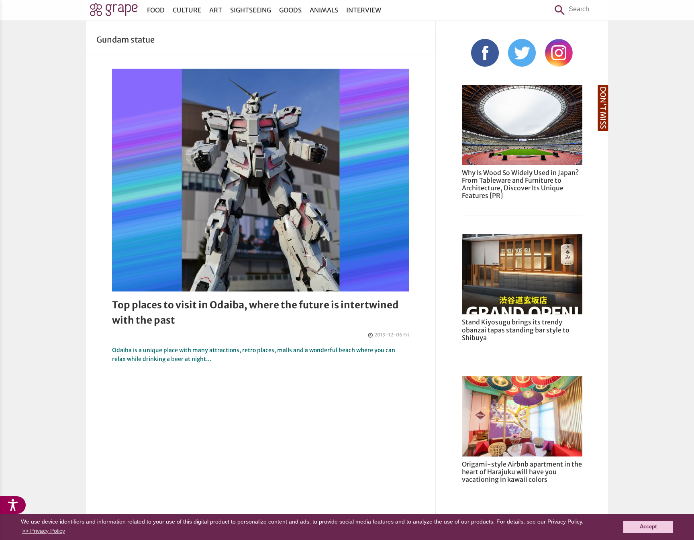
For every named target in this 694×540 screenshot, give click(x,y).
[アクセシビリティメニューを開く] (13, 505)
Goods (290, 10)
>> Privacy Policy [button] (43, 531)
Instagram (559, 53)
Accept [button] (648, 527)
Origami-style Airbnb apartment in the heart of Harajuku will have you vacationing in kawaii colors (522, 471)
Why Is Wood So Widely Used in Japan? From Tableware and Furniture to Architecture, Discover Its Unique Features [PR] (520, 184)
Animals (324, 10)
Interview (363, 10)
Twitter (522, 53)
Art (215, 10)
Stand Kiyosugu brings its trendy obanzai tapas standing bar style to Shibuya (515, 329)
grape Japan (114, 11)
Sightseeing (250, 10)
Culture (187, 10)
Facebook (485, 53)
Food (156, 10)
